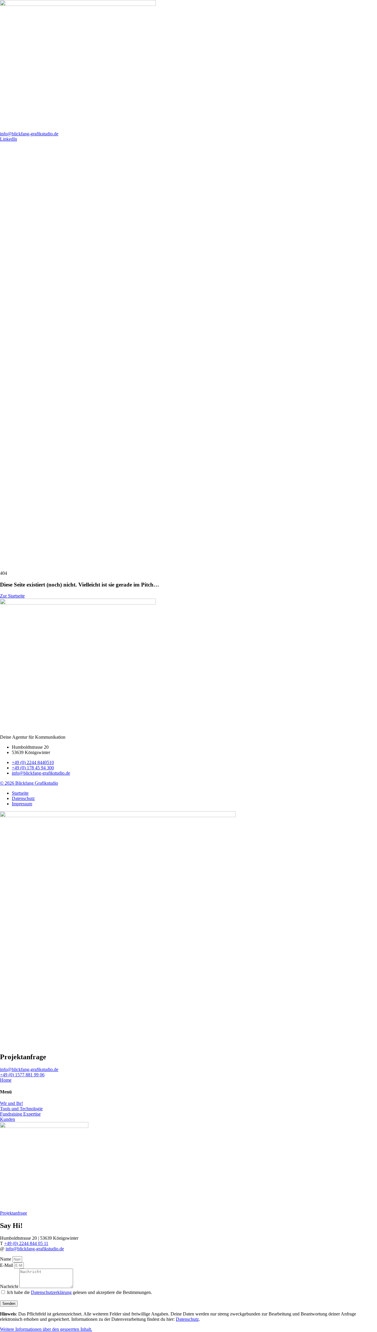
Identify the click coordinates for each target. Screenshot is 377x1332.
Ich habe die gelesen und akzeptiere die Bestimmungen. (79, 1292)
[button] (46, 1329)
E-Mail (7, 1265)
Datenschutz (187, 1319)
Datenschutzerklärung (51, 1292)
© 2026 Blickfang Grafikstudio (29, 783)
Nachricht (9, 1286)
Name (6, 1259)
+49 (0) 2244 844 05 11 (26, 1243)
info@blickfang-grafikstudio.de (35, 1248)
